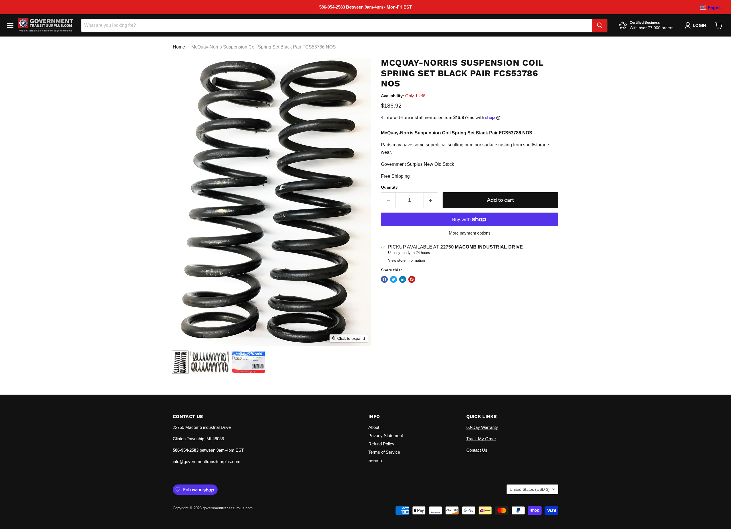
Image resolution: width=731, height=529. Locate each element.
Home (179, 47)
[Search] (599, 25)
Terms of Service (384, 452)
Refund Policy (381, 443)
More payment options (470, 233)
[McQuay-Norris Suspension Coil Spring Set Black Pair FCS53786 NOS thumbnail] (180, 362)
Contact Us (476, 450)
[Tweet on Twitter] (393, 279)
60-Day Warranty (482, 427)
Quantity (389, 187)
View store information (406, 261)
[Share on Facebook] (384, 279)
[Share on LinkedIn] (402, 279)
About (373, 427)
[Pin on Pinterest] (411, 279)
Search (375, 460)
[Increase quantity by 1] (430, 200)
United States (530, 489)
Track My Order (481, 438)
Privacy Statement (385, 435)
